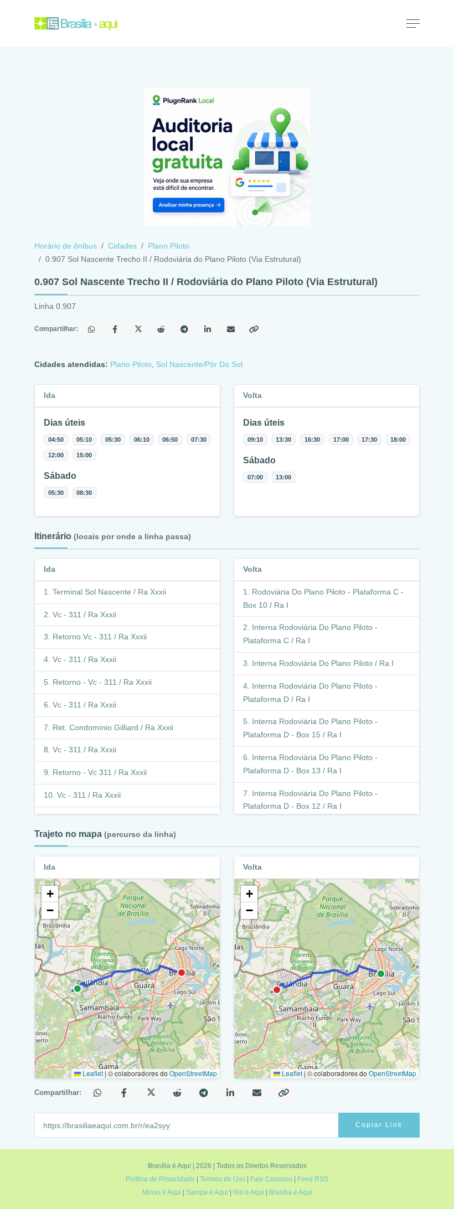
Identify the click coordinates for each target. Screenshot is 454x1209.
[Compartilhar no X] (138, 329)
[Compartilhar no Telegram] (185, 329)
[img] (127, 978)
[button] (50, 894)
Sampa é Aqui (207, 1192)
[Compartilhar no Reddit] (161, 329)
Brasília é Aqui (290, 1192)
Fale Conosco (271, 1179)
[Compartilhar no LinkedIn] (208, 329)
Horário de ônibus (65, 245)
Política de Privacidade (160, 1179)
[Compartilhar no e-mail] (231, 329)
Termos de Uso (222, 1179)
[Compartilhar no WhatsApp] (91, 329)
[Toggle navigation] (413, 23)
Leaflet (92, 1073)
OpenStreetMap (193, 1073)
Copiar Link (379, 1125)
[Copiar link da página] (254, 329)
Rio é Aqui (248, 1192)
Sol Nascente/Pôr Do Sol (199, 364)
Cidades (122, 245)
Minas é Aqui (161, 1192)
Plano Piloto (168, 245)
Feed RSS (312, 1179)
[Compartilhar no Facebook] (115, 329)
